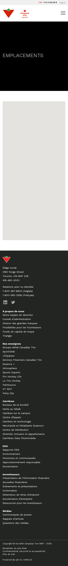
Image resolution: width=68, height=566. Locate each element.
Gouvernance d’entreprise (17, 498)
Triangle (7, 335)
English (62, 3)
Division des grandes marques (20, 323)
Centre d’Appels (12, 417)
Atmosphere (10, 368)
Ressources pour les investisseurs (22, 503)
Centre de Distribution (15, 429)
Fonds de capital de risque (18, 331)
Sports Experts (11, 372)
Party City (8, 393)
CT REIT (7, 389)
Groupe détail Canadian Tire (19, 347)
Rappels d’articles (13, 518)
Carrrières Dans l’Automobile (19, 438)
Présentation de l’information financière (26, 478)
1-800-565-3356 (12, 295)
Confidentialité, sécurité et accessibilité (24, 551)
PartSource (9, 384)
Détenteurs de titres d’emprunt (21, 494)
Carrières (8, 401)
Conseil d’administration (17, 319)
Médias (7, 511)
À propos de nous (13, 311)
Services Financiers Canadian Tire (22, 359)
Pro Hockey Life (12, 376)
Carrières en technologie (17, 421)
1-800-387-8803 (12, 291)
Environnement (11, 454)
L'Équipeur (9, 355)
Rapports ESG (11, 449)
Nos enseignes (12, 343)
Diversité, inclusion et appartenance (24, 434)
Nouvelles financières (15, 482)
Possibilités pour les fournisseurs (22, 327)
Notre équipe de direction (18, 315)
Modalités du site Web (15, 548)
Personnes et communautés (19, 458)
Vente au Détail (12, 409)
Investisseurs (11, 474)
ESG (5, 446)
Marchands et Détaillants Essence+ (23, 425)
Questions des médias (16, 523)
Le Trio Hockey (11, 380)
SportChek (9, 351)
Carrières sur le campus (16, 413)
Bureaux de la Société (16, 404)
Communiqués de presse (17, 514)
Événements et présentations (20, 486)
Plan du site (9, 554)
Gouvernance (10, 466)
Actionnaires (10, 490)
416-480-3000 (11, 280)
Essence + (9, 364)
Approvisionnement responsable (21, 462)
